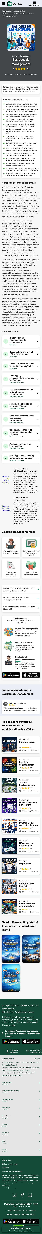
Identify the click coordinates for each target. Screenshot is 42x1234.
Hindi (32, 1214)
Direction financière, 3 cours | (25, 1073)
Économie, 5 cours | (8, 1073)
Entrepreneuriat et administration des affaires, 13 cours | (20, 1067)
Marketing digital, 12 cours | (11, 1062)
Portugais (25, 1214)
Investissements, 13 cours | (22, 1070)
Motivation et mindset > (10, 16)
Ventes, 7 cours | (7, 1070)
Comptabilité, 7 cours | (9, 1065)
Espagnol (16, 1214)
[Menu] (3, 3)
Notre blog (6, 1160)
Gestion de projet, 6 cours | (30, 1062)
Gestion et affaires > (19, 11)
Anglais (9, 1214)
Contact (5, 1167)
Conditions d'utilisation (12, 1171)
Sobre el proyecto (9, 1164)
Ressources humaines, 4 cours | (12, 1075)
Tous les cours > (7, 11)
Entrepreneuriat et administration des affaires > (17, 13)
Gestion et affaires (21, 1058)
